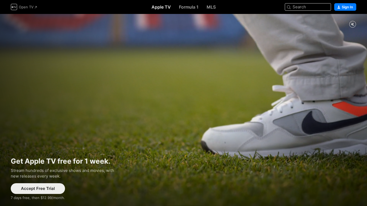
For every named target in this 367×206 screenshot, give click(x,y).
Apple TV (161, 7)
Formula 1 (189, 7)
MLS (211, 7)
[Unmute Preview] (352, 24)
